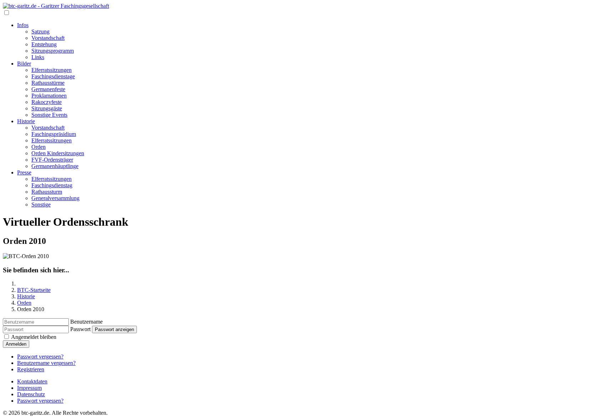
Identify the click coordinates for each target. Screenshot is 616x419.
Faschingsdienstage (53, 76)
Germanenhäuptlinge (54, 166)
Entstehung (44, 44)
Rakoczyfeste (46, 102)
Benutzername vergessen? (46, 363)
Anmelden (16, 344)
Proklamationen (49, 96)
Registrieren (30, 369)
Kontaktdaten (32, 381)
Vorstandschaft (48, 38)
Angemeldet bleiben (33, 337)
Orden (38, 147)
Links (37, 57)
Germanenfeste (48, 89)
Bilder (24, 64)
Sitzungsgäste (46, 108)
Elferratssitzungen (51, 70)
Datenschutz (31, 394)
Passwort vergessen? (40, 356)
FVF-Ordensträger (52, 160)
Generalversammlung (55, 198)
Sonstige (41, 204)
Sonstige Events (49, 115)
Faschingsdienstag (51, 185)
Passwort (80, 329)
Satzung (40, 31)
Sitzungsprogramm (52, 51)
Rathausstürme (48, 83)
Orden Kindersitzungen (57, 153)
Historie (26, 121)
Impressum (29, 388)
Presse (24, 172)
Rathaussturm (46, 192)
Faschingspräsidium (53, 134)
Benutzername (86, 322)
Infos (23, 25)
